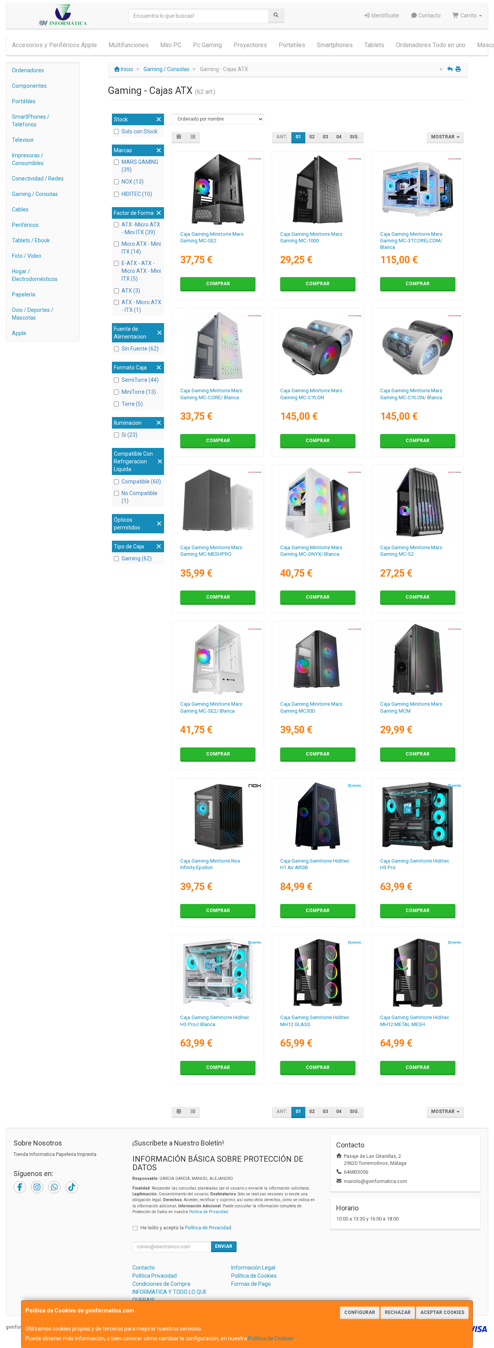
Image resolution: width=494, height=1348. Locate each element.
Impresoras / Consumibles (28, 159)
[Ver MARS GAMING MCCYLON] (317, 345)
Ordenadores (28, 70)
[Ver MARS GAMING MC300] (317, 659)
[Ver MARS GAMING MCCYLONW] (417, 345)
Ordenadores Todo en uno (430, 45)
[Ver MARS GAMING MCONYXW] (317, 502)
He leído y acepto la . (186, 1228)
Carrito (468, 15)
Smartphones (335, 45)
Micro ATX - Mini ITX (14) (141, 248)
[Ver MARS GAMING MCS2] (417, 502)
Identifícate (384, 15)
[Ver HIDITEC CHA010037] (317, 816)
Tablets (374, 45)
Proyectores (250, 45)
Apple (19, 333)
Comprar (218, 283)
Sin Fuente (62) (140, 349)
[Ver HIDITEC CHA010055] (417, 972)
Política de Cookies (271, 1338)
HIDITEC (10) (137, 194)
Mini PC (170, 45)
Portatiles (292, 45)
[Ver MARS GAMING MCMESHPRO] (218, 502)
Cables (20, 209)
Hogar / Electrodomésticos (35, 275)
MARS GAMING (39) (140, 166)
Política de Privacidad (208, 1212)
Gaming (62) (137, 558)
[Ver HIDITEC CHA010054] (317, 972)
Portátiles (24, 101)
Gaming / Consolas (35, 194)
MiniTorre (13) (139, 392)
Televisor (23, 140)
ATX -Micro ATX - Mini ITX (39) (141, 228)
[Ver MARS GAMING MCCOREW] (218, 345)
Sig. (354, 137)
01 (298, 137)
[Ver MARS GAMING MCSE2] (218, 189)
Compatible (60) (141, 481)
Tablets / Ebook (31, 240)
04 (339, 137)
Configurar (359, 1312)
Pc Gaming (207, 45)
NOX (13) (133, 182)
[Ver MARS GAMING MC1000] (317, 189)
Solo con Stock (139, 131)
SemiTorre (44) (140, 380)
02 (312, 137)
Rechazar (398, 1312)
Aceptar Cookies (442, 1312)
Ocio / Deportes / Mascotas (32, 314)
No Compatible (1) (139, 497)
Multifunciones (128, 45)
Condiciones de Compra (161, 1284)
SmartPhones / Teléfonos (30, 121)
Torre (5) (132, 404)
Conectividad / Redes (38, 178)
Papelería (23, 294)
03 (325, 137)
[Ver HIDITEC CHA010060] (218, 972)
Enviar (223, 1246)
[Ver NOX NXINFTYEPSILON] (218, 816)
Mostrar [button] (443, 137)
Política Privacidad (154, 1276)
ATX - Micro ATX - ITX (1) (141, 306)
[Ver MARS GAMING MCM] (417, 659)
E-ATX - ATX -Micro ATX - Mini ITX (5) (141, 271)
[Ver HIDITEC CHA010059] (417, 816)
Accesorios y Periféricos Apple (54, 45)
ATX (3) (131, 291)
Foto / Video (26, 256)
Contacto (429, 15)
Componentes (29, 86)
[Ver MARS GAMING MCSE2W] (218, 659)
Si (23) (129, 435)
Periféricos (25, 225)
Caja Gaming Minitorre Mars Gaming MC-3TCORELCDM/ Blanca (411, 240)
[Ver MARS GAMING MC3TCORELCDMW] (417, 189)
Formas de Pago (251, 1284)
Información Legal (253, 1268)
